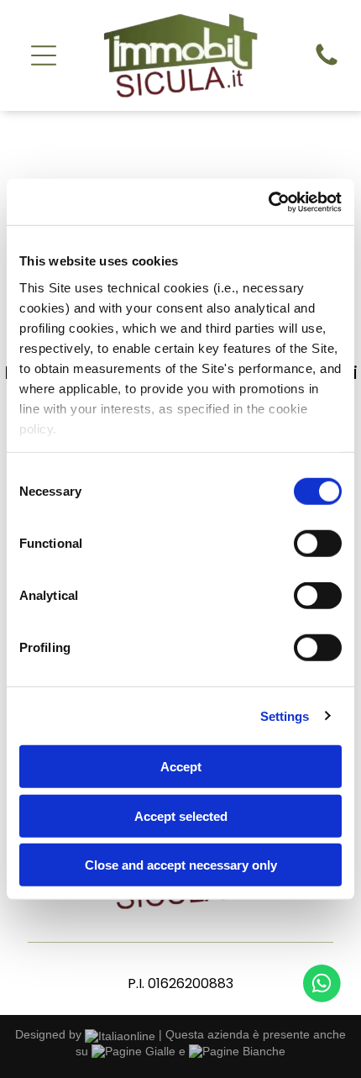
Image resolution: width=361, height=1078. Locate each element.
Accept (180, 767)
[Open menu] (43, 55)
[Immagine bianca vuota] (326, 64)
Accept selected (181, 815)
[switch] (318, 543)
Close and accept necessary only (181, 865)
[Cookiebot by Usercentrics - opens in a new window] (268, 202)
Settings (285, 715)
